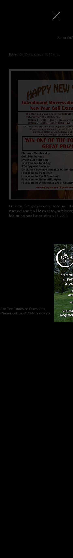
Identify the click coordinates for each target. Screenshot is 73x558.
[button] (56, 16)
